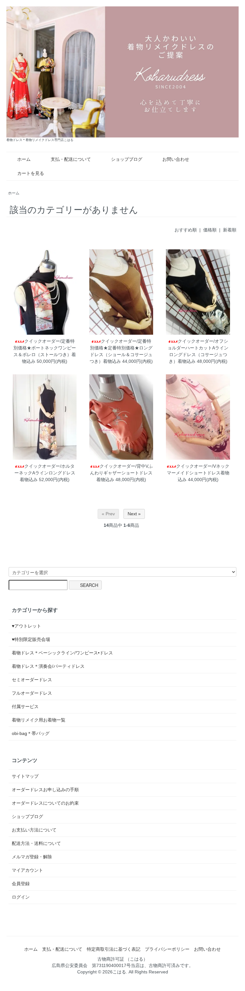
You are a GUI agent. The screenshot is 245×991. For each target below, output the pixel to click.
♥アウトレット (26, 625)
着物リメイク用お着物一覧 (38, 719)
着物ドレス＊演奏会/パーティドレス (48, 666)
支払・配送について (71, 159)
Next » (134, 513)
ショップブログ (126, 159)
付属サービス (25, 706)
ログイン (21, 897)
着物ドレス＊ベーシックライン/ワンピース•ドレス (62, 652)
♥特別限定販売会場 (31, 639)
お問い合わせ (175, 159)
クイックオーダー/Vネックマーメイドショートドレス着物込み (198, 473)
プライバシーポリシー (167, 949)
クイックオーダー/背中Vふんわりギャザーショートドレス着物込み (121, 473)
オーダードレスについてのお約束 (45, 803)
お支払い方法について (34, 829)
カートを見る (30, 173)
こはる (119, 971)
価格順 (210, 229)
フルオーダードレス (32, 693)
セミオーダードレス (32, 679)
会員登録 (21, 883)
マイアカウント (27, 870)
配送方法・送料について (36, 843)
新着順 (229, 229)
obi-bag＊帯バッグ (30, 733)
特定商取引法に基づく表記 (113, 949)
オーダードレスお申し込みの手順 (45, 789)
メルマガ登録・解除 (32, 856)
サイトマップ (25, 776)
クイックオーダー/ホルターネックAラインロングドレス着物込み (44, 473)
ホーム (24, 159)
